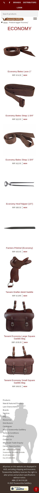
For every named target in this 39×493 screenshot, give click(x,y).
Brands (17, 2)
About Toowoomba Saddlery (14, 429)
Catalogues (7, 426)
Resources (7, 420)
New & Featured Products (13, 403)
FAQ (4, 416)
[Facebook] (9, 2)
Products (6, 400)
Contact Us (7, 439)
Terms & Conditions (11, 433)
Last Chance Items (10, 407)
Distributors (29, 2)
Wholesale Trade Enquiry (13, 443)
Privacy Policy (8, 436)
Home (5, 22)
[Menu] (35, 19)
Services (6, 413)
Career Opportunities (11, 446)
